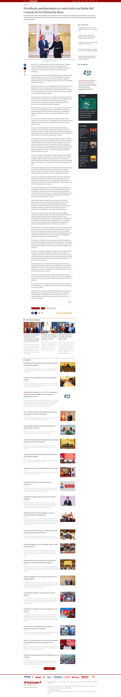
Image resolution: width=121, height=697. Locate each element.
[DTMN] (75, 677)
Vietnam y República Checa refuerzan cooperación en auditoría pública (40, 578)
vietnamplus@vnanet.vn (56, 689)
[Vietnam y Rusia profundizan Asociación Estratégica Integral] (67, 382)
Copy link (25, 75)
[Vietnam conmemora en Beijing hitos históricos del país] (67, 472)
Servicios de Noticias (87, 681)
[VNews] (32, 677)
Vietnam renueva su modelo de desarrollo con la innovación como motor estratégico (38, 627)
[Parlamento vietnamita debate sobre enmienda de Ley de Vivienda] (67, 659)
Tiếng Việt (74, 1)
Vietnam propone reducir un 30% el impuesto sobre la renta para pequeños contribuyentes (40, 531)
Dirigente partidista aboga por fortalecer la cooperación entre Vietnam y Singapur (87, 50)
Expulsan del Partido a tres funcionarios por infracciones (37, 483)
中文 (90, 1)
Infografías (84, 64)
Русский (93, 1)
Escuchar (84, 137)
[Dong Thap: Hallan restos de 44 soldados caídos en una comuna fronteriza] (67, 548)
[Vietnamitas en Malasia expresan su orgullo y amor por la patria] (67, 613)
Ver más (28, 360)
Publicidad (95, 681)
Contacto (49, 683)
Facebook (25, 65)
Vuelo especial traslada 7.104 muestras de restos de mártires (39, 594)
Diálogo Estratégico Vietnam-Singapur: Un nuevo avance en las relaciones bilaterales (39, 514)
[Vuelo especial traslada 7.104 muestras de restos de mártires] (67, 597)
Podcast (84, 126)
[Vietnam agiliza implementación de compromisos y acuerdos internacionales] (67, 430)
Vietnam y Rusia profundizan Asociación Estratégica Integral (40, 379)
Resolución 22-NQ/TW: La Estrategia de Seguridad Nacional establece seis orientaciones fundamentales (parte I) (40, 394)
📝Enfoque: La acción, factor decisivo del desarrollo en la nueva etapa (87, 43)
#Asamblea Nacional (51, 308)
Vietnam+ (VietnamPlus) (33, 1)
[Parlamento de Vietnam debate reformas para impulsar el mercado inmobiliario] (67, 367)
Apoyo (72, 681)
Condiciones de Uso (62, 681)
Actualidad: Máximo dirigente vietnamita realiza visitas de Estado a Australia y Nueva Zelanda (84, 145)
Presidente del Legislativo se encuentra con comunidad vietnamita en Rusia (49, 337)
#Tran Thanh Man (35, 308)
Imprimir (25, 71)
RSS (68, 681)
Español (86, 1)
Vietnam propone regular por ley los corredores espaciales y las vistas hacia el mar (87, 29)
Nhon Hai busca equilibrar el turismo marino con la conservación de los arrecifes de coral (87, 114)
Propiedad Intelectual (52, 681)
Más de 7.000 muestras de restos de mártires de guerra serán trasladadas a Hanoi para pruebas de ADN (41, 641)
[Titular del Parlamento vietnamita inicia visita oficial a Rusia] (66, 327)
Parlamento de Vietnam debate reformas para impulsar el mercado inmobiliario (41, 364)
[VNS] (58, 677)
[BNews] (44, 677)
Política (26, 4)
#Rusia (43, 308)
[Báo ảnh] (85, 677)
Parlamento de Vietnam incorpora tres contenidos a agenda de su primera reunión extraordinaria (40, 562)
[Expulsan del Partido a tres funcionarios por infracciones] (67, 486)
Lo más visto (84, 25)
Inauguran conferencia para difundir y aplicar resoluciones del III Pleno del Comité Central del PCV (87, 57)
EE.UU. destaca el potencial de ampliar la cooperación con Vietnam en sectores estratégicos (40, 413)
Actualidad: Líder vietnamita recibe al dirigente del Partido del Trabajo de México (84, 132)
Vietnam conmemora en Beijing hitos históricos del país (41, 468)
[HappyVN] (93, 677)
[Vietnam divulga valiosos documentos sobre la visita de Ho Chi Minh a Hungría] (67, 458)
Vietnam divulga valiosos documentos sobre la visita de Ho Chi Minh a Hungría (41, 455)
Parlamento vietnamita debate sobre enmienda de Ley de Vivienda (41, 656)
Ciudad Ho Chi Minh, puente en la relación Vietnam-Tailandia (40, 498)
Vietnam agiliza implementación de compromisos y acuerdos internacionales (39, 427)
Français (82, 1)
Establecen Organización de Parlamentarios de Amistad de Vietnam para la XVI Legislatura (41, 441)
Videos (83, 96)
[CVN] (67, 677)
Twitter (25, 68)
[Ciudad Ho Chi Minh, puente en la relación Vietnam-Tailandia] (67, 501)
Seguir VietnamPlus (61, 313)
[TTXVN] (27, 677)
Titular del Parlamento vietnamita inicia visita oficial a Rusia (65, 337)
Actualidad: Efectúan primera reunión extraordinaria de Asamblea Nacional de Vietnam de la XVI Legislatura (84, 159)
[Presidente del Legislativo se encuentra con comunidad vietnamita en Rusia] (49, 327)
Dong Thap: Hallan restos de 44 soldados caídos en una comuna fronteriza (40, 545)
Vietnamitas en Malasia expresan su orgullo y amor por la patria (41, 610)
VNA (81, 681)
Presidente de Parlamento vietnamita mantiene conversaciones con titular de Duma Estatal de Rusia (31, 338)
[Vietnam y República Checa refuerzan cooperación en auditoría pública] (67, 581)
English (78, 1)
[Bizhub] (50, 677)
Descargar (49, 668)
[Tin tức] (38, 677)
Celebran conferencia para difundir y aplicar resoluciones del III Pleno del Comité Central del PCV (86, 36)
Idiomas (76, 681)
